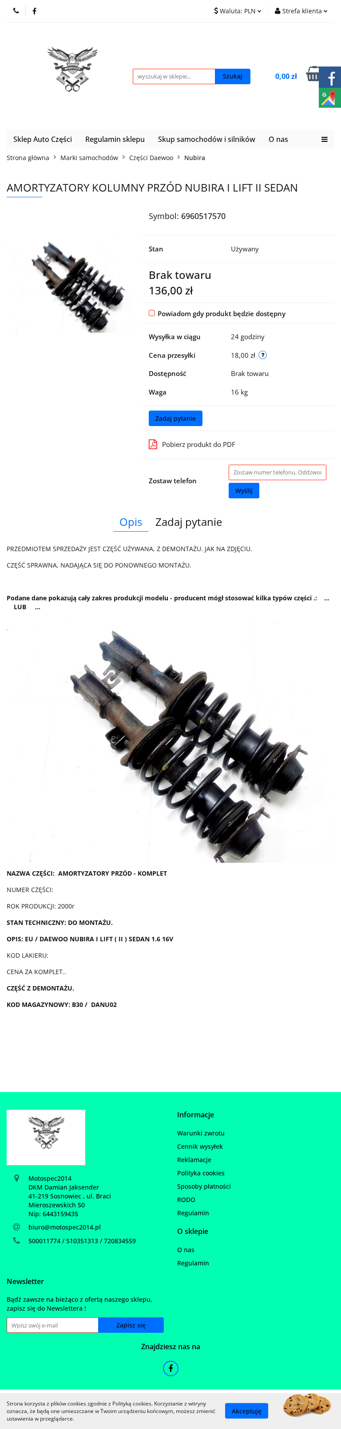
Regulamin (193, 1213)
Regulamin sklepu (115, 139)
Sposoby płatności (204, 1186)
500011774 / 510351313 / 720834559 (82, 1241)
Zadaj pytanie (175, 418)
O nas (278, 139)
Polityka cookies (201, 1173)
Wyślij (244, 490)
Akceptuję (247, 1411)
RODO (186, 1199)
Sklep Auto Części (42, 139)
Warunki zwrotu (201, 1133)
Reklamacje (194, 1159)
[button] (195, 1115)
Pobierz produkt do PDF (198, 444)
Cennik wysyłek (200, 1146)
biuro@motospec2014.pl (64, 1227)
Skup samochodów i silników (206, 139)
